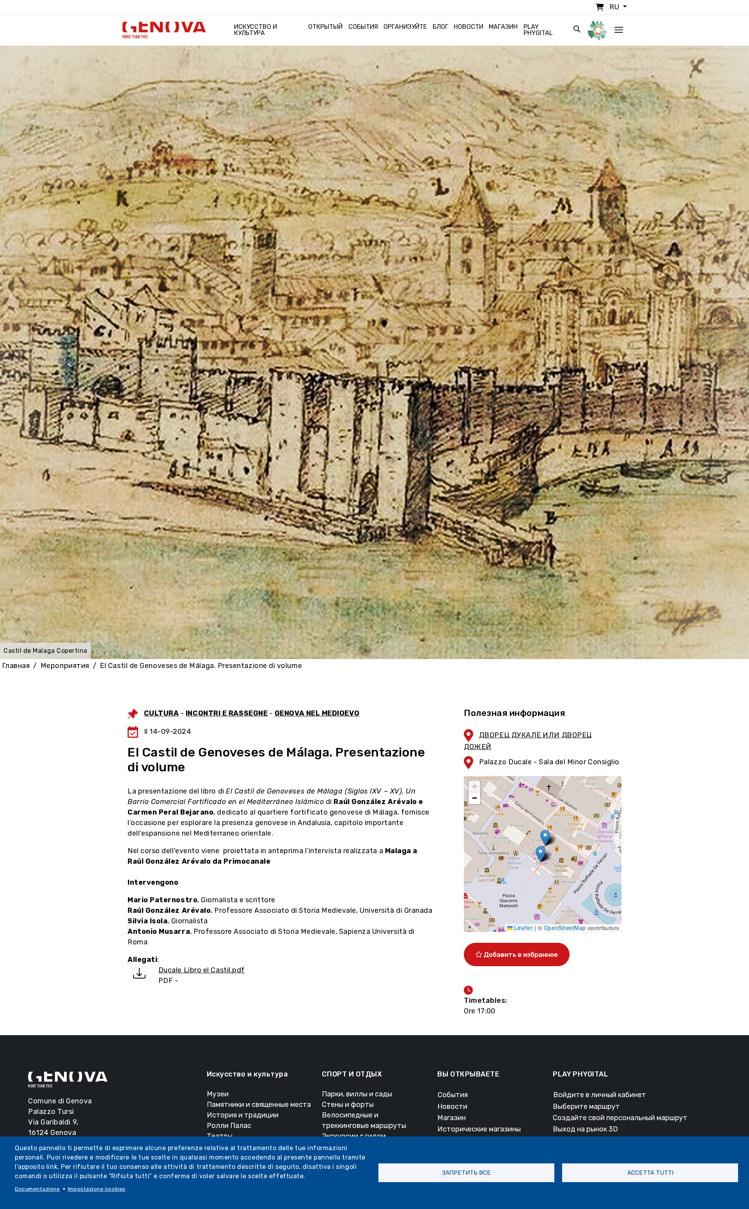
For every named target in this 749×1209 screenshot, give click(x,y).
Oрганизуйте (405, 26)
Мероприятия (65, 665)
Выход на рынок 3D (585, 1129)
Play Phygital (538, 30)
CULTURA (161, 713)
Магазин (503, 26)
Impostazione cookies (97, 1189)
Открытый (325, 26)
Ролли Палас (229, 1125)
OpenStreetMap (565, 927)
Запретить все (466, 1172)
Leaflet (522, 927)
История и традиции (243, 1115)
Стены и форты (348, 1104)
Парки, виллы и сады (357, 1094)
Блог (440, 26)
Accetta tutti (650, 1172)
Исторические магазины (479, 1129)
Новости (468, 26)
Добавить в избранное (520, 954)
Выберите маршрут (586, 1106)
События (363, 26)
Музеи (218, 1094)
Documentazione (37, 1189)
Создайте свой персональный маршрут (620, 1118)
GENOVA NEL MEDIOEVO (317, 713)
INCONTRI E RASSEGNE (227, 713)
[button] (545, 838)
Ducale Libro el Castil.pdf (201, 970)
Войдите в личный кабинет (599, 1095)
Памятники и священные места (259, 1104)
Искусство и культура (255, 30)
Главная (16, 665)
